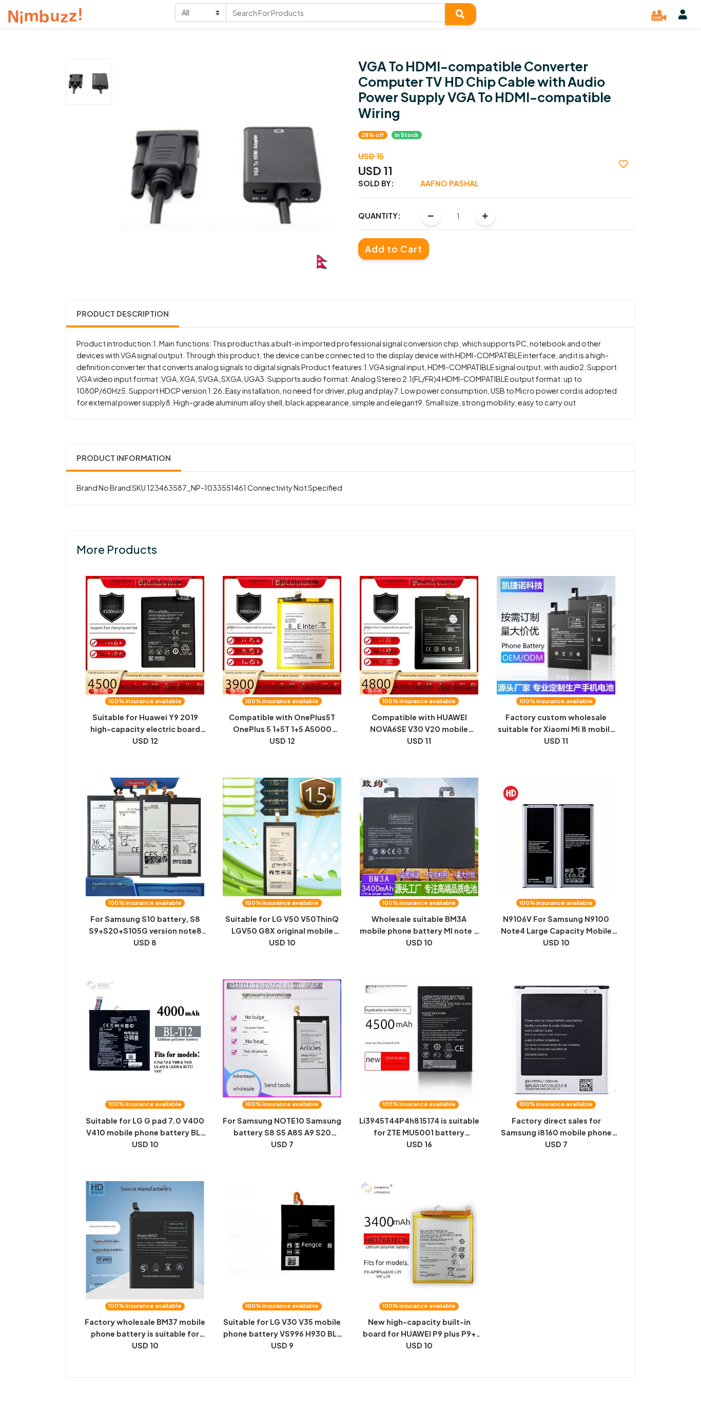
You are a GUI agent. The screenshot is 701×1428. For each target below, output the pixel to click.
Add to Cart (393, 249)
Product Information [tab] (123, 457)
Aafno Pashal (449, 183)
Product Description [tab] (122, 313)
